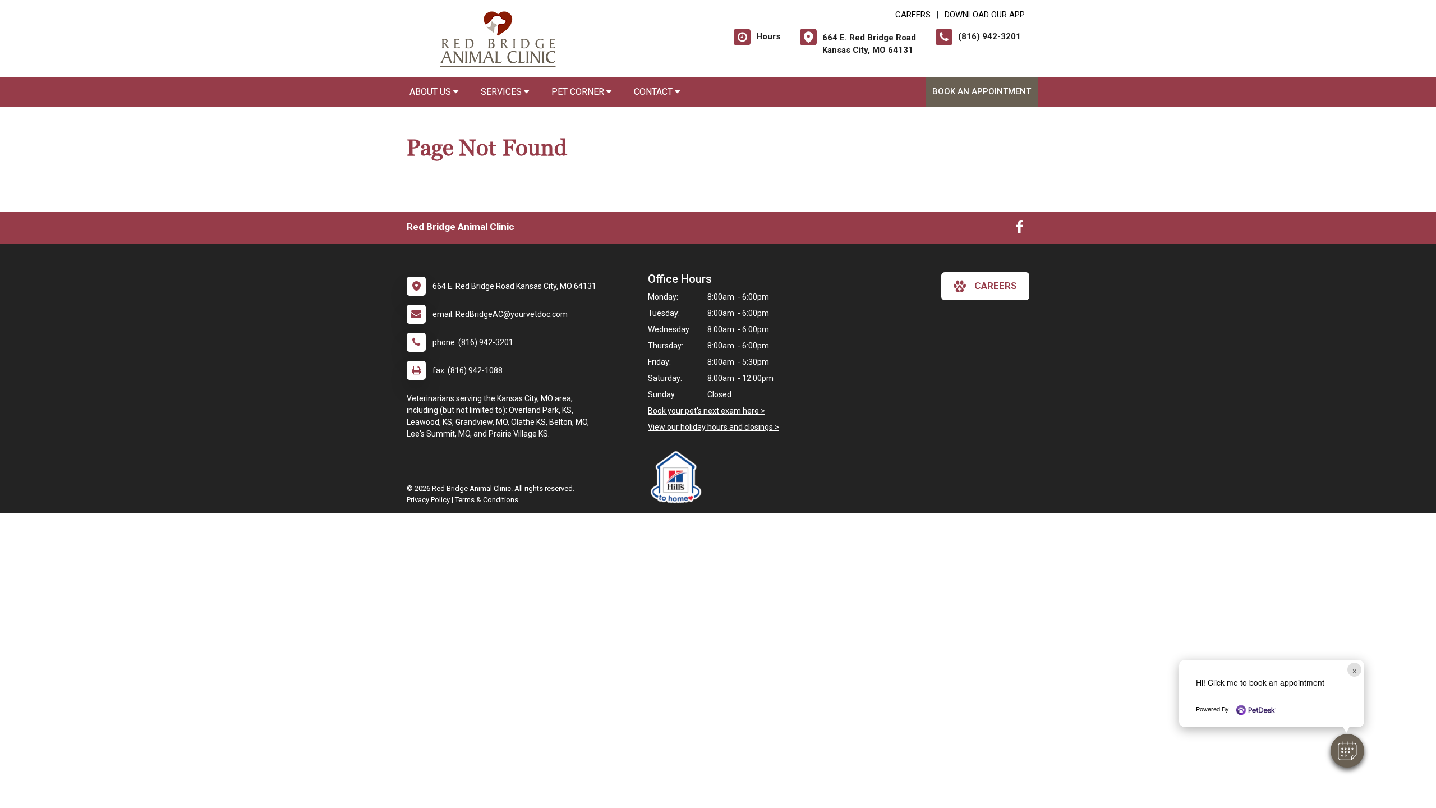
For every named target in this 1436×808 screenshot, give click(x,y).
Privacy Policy (428, 499)
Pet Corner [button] (578, 91)
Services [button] (502, 91)
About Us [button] (431, 91)
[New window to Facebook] (1019, 229)
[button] (1347, 751)
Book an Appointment (981, 91)
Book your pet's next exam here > (706, 410)
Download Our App (985, 15)
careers (995, 285)
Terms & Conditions (486, 499)
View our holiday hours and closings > (713, 427)
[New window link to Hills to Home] (679, 477)
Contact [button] (654, 91)
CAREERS (913, 15)
